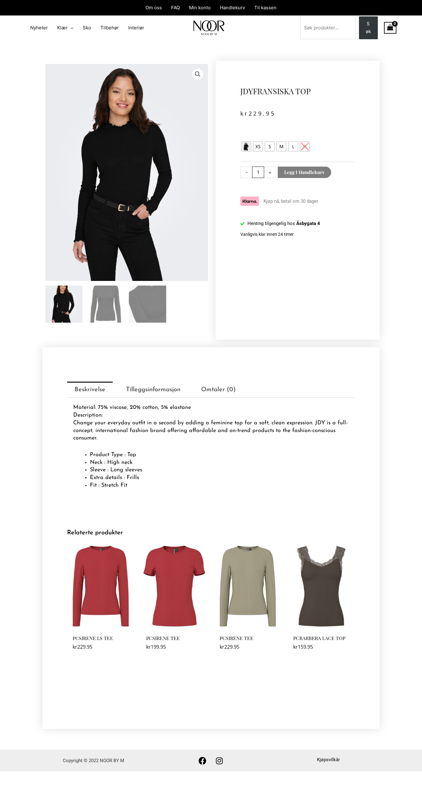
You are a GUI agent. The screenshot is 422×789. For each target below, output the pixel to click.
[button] (197, 74)
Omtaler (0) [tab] (218, 390)
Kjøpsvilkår (328, 759)
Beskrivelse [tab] (89, 390)
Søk (368, 27)
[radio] (246, 146)
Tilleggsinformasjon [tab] (153, 390)
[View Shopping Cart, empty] (390, 28)
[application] (71, 28)
